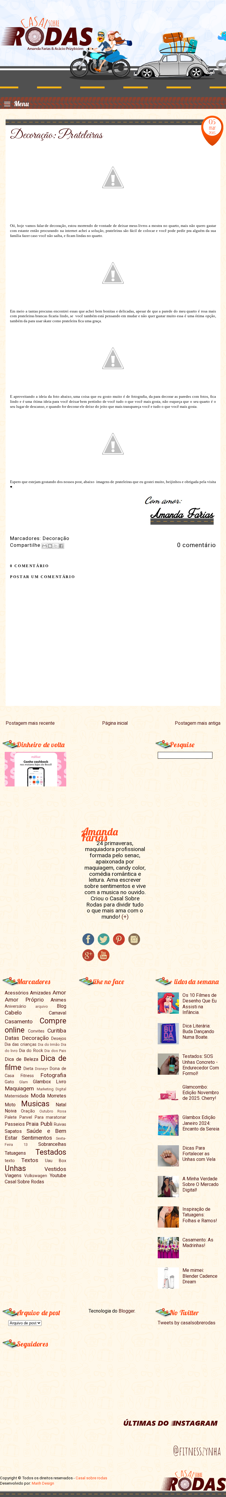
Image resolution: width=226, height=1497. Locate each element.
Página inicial (115, 723)
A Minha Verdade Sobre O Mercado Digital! (200, 1184)
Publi (46, 1123)
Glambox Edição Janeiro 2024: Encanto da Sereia (200, 1123)
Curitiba (56, 1030)
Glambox (42, 1081)
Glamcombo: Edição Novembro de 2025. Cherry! (200, 1092)
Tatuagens (15, 1153)
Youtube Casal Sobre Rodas (35, 1178)
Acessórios (17, 993)
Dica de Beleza (21, 1059)
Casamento (19, 1021)
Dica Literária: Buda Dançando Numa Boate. (198, 1031)
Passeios (15, 1124)
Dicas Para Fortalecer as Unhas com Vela (198, 1153)
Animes (58, 1000)
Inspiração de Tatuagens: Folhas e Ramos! (199, 1214)
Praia (32, 1123)
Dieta (28, 1068)
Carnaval (57, 1013)
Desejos (58, 1038)
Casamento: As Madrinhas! (197, 1242)
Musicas (35, 1103)
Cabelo (13, 1012)
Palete (11, 1117)
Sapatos (13, 1131)
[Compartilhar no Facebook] (61, 546)
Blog (61, 1006)
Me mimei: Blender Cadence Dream (199, 1275)
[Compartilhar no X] (56, 546)
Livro (61, 1081)
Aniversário (15, 1006)
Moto (10, 1104)
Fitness (27, 1075)
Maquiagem (19, 1088)
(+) (125, 916)
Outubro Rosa (52, 1111)
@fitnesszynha (197, 1451)
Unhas (15, 1168)
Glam (23, 1082)
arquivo (41, 1006)
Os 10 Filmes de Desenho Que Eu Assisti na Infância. (199, 1003)
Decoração (56, 538)
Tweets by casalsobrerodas (186, 1323)
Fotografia (53, 1075)
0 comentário (196, 545)
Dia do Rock (31, 1050)
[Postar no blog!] (50, 546)
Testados (50, 1152)
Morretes (56, 1096)
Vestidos (55, 1169)
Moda (38, 1095)
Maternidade (17, 1096)
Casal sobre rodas (91, 1478)
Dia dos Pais (55, 1050)
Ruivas (60, 1124)
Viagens (13, 1175)
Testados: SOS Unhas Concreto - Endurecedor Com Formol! (200, 1064)
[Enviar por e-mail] (44, 546)
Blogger (126, 1311)
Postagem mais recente (30, 723)
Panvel (25, 1117)
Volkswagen (35, 1175)
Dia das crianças (20, 1044)
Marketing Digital (52, 1089)
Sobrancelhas (52, 1144)
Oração (28, 1111)
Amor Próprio (24, 999)
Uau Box (55, 1160)
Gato (9, 1081)
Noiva (10, 1111)
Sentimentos (36, 1137)
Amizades (40, 993)
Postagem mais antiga (197, 723)
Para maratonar (51, 1117)
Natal (61, 1104)
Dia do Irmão (49, 1044)
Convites (36, 1031)
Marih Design (43, 1483)
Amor (59, 992)
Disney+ (41, 1068)
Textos (29, 1160)
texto (10, 1160)
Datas (12, 1038)
